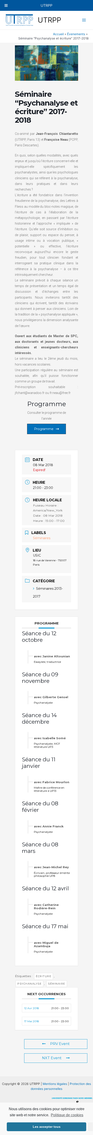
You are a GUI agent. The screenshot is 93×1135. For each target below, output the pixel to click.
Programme (43, 429)
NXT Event (52, 1058)
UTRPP (49, 20)
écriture (43, 976)
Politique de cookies (67, 1115)
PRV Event (60, 1044)
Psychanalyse (29, 983)
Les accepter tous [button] (46, 1126)
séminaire (56, 983)
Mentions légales (55, 1084)
